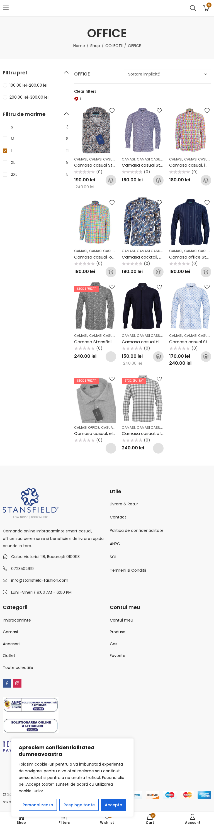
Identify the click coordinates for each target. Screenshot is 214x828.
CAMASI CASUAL (102, 159)
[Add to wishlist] (112, 111)
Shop (95, 45)
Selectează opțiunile (111, 180)
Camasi (10, 632)
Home (79, 45)
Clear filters (85, 91)
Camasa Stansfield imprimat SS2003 (112, 342)
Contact (118, 517)
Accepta (113, 805)
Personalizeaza (38, 805)
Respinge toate (79, 805)
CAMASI (80, 159)
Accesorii (11, 644)
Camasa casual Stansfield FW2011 (156, 165)
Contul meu (121, 620)
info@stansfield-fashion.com (39, 580)
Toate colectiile (18, 667)
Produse (117, 632)
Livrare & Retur (124, 504)
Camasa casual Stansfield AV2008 (109, 165)
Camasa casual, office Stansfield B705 (162, 433)
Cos (113, 644)
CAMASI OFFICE (86, 427)
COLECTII (114, 45)
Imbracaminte (17, 620)
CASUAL (107, 427)
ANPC (115, 544)
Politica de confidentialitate (137, 530)
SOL (113, 557)
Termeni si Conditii (128, 570)
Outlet (9, 655)
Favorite (117, 655)
